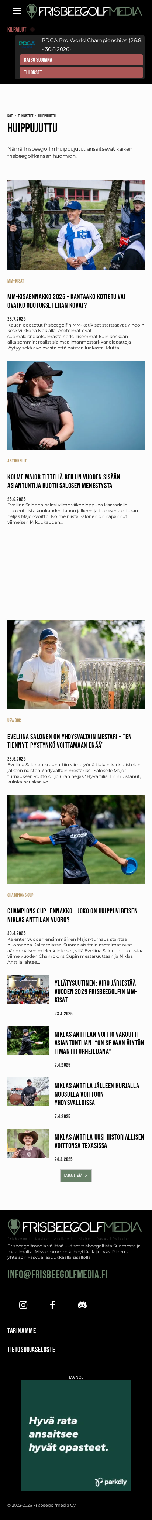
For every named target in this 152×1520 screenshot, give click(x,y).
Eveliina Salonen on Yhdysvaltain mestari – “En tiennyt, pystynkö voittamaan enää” (69, 741)
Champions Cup (20, 895)
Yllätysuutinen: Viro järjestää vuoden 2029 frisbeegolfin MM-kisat (96, 992)
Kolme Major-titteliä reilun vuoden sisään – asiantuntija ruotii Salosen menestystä (65, 481)
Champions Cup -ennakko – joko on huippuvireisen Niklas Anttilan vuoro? (72, 915)
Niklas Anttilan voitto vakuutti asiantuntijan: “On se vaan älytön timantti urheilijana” (100, 1043)
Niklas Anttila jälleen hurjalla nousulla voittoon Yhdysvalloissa (97, 1094)
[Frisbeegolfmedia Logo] (85, 11)
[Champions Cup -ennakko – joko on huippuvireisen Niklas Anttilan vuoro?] (76, 839)
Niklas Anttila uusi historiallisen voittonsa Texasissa (100, 1141)
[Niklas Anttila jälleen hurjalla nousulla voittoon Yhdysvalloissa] (28, 1091)
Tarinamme (21, 1330)
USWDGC (14, 720)
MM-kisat (15, 281)
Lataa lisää (73, 1175)
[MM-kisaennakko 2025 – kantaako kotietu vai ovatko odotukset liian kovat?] (76, 225)
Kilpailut (17, 30)
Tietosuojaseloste (31, 1349)
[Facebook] (53, 1306)
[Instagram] (23, 1306)
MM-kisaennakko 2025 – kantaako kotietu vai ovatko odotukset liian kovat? (66, 301)
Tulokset (33, 72)
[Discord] (82, 1306)
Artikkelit (17, 461)
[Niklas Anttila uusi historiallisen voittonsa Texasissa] (28, 1143)
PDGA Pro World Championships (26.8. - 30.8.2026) (92, 44)
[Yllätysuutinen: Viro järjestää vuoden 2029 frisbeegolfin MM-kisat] (28, 989)
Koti (10, 116)
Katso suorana (38, 60)
